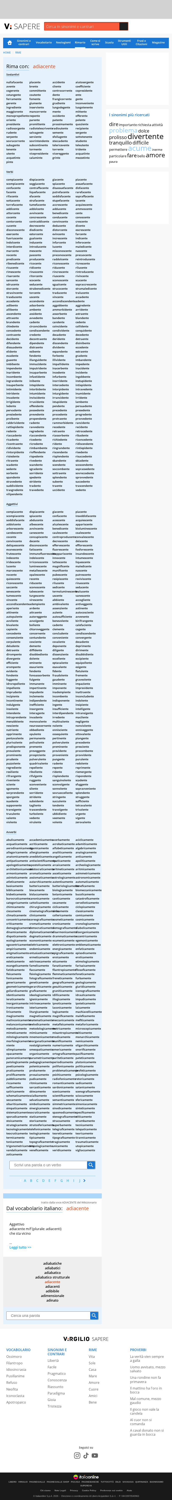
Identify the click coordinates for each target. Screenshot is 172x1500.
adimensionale (52, 1295)
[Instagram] (77, 1455)
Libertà (53, 1360)
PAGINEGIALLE (37, 1482)
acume (139, 148)
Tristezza (54, 1406)
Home (9, 43)
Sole (92, 1363)
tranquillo (120, 142)
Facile (52, 1367)
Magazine (158, 42)
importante (128, 124)
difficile (141, 142)
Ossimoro (14, 1356)
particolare (117, 156)
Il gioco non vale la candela (144, 1411)
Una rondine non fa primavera (145, 1379)
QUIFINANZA (141, 1482)
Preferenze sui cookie (111, 1490)
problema (123, 130)
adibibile (52, 1291)
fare (132, 155)
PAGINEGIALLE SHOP (58, 1482)
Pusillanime (15, 1376)
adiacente (52, 1282)
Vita (92, 1356)
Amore (94, 1382)
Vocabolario (44, 42)
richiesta (144, 124)
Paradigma (56, 1393)
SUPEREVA (86, 1486)
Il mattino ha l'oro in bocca (146, 1390)
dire (113, 124)
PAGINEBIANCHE (90, 1482)
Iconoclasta (15, 1395)
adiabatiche (52, 1263)
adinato (52, 1300)
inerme (157, 149)
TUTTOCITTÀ (107, 1482)
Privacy (74, 1490)
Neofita (12, 1389)
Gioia (52, 1399)
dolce (143, 131)
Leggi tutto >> (20, 1247)
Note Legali (60, 1490)
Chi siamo (45, 1490)
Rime (18, 52)
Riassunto (55, 1386)
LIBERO (13, 1482)
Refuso (11, 1382)
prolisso (118, 137)
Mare (93, 1376)
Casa (92, 1369)
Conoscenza (57, 1380)
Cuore (93, 1389)
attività (157, 124)
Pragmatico (57, 1373)
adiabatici (52, 1268)
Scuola (109, 42)
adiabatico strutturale (52, 1277)
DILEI (118, 1482)
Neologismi (63, 42)
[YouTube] (94, 1455)
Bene (93, 1402)
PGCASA (75, 1482)
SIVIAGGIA (128, 1482)
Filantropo (14, 1363)
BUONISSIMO (156, 1482)
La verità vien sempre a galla (147, 1358)
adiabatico (52, 1272)
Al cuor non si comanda (141, 1422)
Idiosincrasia (16, 1369)
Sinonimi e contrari (24, 42)
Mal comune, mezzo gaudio (145, 1400)
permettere (118, 149)
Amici (93, 1395)
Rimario (80, 42)
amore (155, 155)
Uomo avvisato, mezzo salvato (147, 1369)
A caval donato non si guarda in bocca (147, 1432)
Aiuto (129, 1490)
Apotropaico (16, 1402)
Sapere (27, 26)
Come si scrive (95, 42)
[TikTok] (86, 1455)
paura (113, 161)
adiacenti (52, 1286)
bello (141, 156)
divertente (146, 136)
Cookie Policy (89, 1490)
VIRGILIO (23, 1482)
